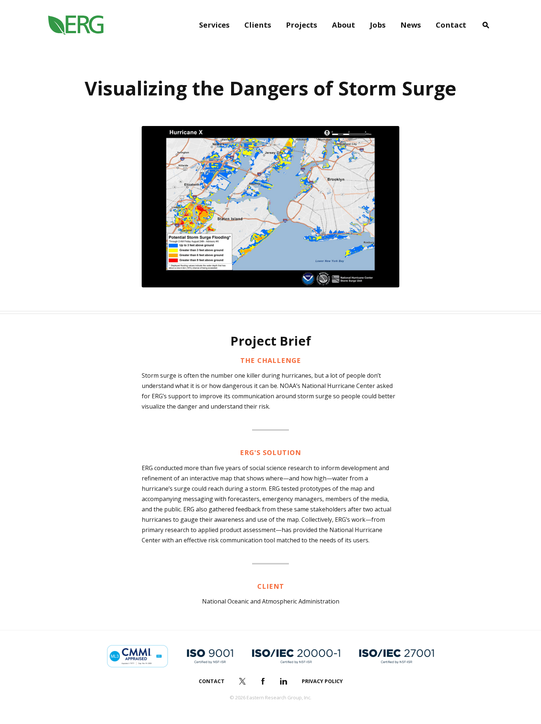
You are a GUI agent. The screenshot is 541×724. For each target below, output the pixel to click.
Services (214, 25)
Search (486, 25)
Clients (257, 25)
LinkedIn (283, 681)
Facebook (263, 681)
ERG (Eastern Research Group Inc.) (76, 25)
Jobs (378, 25)
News (410, 25)
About (343, 25)
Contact (451, 25)
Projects (301, 25)
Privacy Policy (322, 681)
